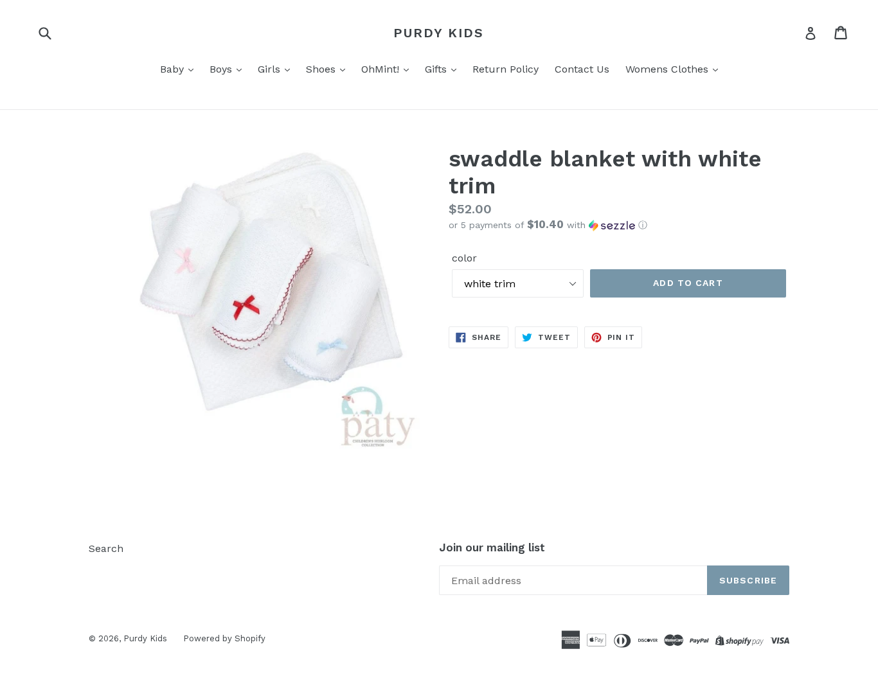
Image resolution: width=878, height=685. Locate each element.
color (464, 258)
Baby (173, 69)
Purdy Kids (438, 32)
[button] (619, 224)
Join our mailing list (492, 547)
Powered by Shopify (224, 638)
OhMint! (381, 69)
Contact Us (582, 69)
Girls (270, 69)
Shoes (322, 69)
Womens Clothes (668, 69)
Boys (222, 69)
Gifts (437, 69)
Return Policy (505, 69)
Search (106, 548)
